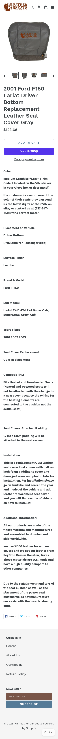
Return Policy (16, 674)
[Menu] (52, 7)
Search (11, 646)
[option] (15, 75)
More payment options (29, 159)
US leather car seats (28, 723)
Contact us (14, 664)
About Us (13, 655)
